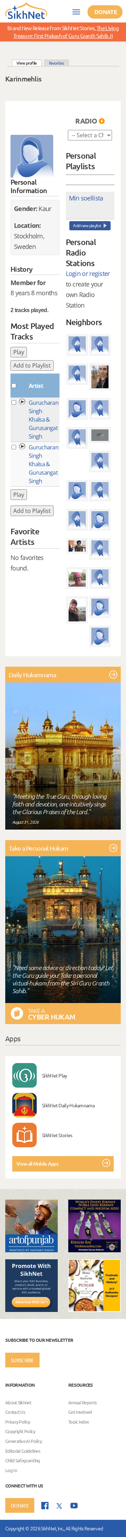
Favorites (56, 63)
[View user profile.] (31, 156)
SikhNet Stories (57, 1135)
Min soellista (86, 198)
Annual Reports (82, 1402)
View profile (29, 63)
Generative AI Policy (23, 1441)
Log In (11, 1470)
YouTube (74, 1506)
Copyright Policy (20, 1431)
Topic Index (78, 1422)
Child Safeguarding (22, 1460)
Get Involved (80, 1412)
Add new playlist (87, 226)
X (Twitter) (59, 1506)
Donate (105, 11)
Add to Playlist (32, 365)
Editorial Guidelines (22, 1451)
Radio (86, 120)
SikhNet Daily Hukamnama (68, 1105)
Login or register (88, 273)
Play (18, 352)
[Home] (26, 10)
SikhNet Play (54, 1075)
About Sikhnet (18, 1402)
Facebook (45, 1505)
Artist (36, 386)
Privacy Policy (17, 1422)
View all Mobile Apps (37, 1163)
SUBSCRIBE (22, 1360)
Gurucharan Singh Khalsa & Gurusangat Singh (43, 419)
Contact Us (15, 1412)
